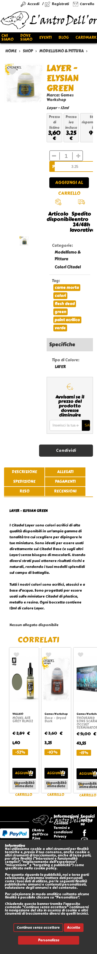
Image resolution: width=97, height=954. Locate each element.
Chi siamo (7, 37)
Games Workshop (60, 97)
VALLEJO (17, 714)
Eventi (45, 37)
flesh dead (65, 304)
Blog (63, 37)
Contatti (61, 823)
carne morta (67, 287)
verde (60, 328)
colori (60, 296)
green (60, 312)
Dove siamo (26, 37)
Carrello (87, 3)
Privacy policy (60, 838)
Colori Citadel (68, 267)
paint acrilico (67, 320)
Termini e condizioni (63, 830)
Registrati (60, 3)
